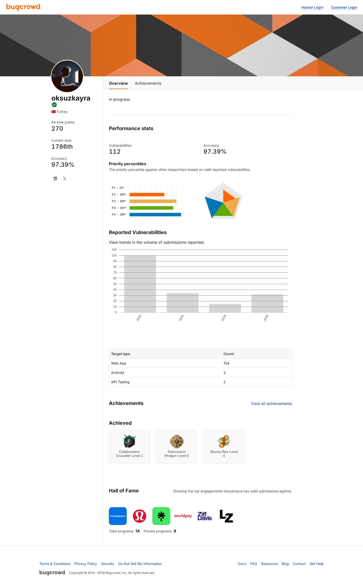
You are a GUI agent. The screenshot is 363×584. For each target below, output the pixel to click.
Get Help (317, 564)
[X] (65, 178)
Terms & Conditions (54, 564)
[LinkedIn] (55, 178)
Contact (299, 564)
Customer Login (344, 7)
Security (107, 564)
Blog (285, 564)
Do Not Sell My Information (140, 564)
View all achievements (271, 403)
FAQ (253, 564)
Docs (242, 564)
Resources (269, 564)
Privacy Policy (85, 564)
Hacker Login (312, 7)
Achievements (148, 83)
